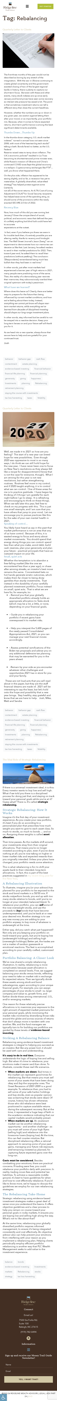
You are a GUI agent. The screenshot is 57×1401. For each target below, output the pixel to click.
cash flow (40, 359)
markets (8, 1271)
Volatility (41, 398)
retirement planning (14, 388)
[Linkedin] (28, 1338)
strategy (8, 1276)
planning (26, 383)
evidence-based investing (17, 368)
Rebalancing (41, 383)
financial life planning (15, 373)
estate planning (29, 364)
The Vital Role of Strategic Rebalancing (24, 759)
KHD (30, 1396)
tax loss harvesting (13, 398)
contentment (11, 364)
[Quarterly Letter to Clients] (28, 50)
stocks (38, 1271)
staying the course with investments (21, 393)
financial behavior (42, 368)
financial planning (38, 373)
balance (8, 1262)
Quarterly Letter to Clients (17, 29)
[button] (3, 1397)
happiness (36, 378)
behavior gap (25, 359)
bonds (21, 1262)
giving (23, 378)
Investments (10, 383)
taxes (29, 398)
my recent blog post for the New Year (28, 877)
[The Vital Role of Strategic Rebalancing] (28, 773)
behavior (9, 359)
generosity (10, 378)
